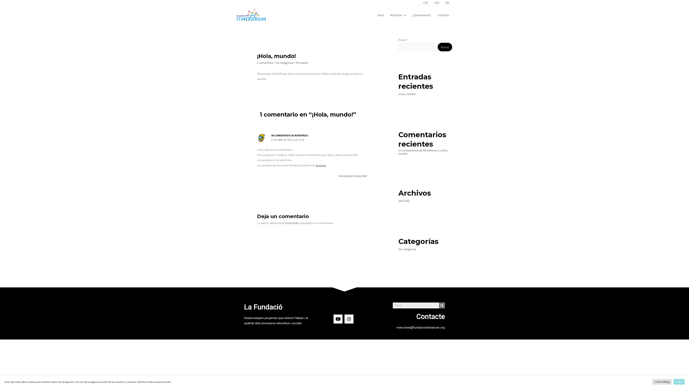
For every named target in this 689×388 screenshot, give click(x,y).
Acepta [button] (679, 381)
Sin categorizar (285, 63)
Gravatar (321, 165)
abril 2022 (404, 201)
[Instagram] (348, 319)
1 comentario (265, 63)
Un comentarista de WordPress (289, 135)
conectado (292, 223)
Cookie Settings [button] (662, 381)
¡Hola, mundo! (407, 94)
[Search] (442, 305)
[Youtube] (338, 319)
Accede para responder (353, 176)
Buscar (402, 40)
